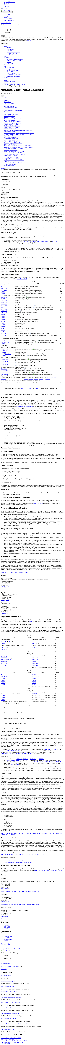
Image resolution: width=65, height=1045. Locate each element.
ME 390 (3, 292)
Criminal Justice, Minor (10, 128)
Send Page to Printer (6, 975)
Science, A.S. (7, 161)
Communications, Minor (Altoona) (12, 123)
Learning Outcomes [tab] (9, 104)
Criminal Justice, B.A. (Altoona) (12, 126)
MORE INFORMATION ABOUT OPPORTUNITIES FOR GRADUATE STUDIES (22, 854)
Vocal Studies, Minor (9, 165)
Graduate (6, 17)
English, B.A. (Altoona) (10, 135)
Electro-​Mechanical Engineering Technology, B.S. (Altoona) (19, 133)
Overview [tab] (6, 100)
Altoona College (5, 98)
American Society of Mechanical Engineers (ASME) (17, 860)
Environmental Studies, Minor (11, 141)
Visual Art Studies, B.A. (10, 164)
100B (9, 659)
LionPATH (6, 925)
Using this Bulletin (11, 69)
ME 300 (3, 314)
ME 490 (3, 293)
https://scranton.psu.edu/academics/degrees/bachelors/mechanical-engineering (20, 904)
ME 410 (3, 326)
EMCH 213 (4, 304)
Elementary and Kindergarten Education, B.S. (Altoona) (18, 134)
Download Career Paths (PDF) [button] (8, 1018)
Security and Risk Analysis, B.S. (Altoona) (14, 162)
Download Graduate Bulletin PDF (9, 1039)
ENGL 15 (3, 372)
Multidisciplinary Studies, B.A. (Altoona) (14, 154)
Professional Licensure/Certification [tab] (13, 110)
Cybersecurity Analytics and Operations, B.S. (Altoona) (18, 130)
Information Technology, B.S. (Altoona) (14, 148)
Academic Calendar (9, 55)
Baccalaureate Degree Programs (15, 59)
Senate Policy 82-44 (22, 279)
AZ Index (6, 3)
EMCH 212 (4, 302)
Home (5, 46)
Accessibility (7, 938)
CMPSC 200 (4, 340)
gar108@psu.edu (5, 586)
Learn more (3, 194)
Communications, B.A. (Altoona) (12, 121)
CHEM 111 (5, 352)
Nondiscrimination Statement (11, 935)
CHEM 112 (5, 355)
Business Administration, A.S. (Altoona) (14, 118)
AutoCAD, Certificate (9, 116)
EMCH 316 (58, 761)
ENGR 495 (37, 388)
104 (9, 641)
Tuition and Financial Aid (13, 76)
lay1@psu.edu (4, 613)
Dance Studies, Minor (9, 131)
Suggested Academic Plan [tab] (10, 107)
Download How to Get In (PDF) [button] (9, 991)
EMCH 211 (4, 300)
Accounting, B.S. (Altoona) (11, 114)
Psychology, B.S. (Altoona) (11, 157)
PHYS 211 (54, 241)
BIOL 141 (5, 349)
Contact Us (5, 944)
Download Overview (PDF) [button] (8, 986)
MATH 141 (46, 241)
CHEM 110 (26, 241)
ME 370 (3, 324)
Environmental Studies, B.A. (11, 138)
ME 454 (3, 331)
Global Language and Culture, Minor (13, 143)
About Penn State (11, 73)
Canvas (6, 928)
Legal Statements (8, 939)
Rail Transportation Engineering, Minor (14, 160)
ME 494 (41, 379)
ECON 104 (5, 364)
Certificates (10, 63)
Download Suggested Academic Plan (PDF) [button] (12, 1013)
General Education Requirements (24, 406)
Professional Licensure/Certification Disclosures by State (18, 862)
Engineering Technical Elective (13, 760)
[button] (4, 168)
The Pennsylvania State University (9, 966)
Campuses (6, 64)
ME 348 (3, 321)
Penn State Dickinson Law (10, 19)
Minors (9, 62)
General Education (11, 72)
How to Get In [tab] (7, 102)
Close (5, 1043)
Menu (2, 96)
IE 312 (2, 286)
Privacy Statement (8, 936)
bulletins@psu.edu (5, 963)
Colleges (6, 66)
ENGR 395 (29, 388)
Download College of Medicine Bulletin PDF (12, 1042)
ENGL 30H (5, 374)
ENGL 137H (47, 749)
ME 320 (3, 316)
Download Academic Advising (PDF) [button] (10, 1007)
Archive (6, 77)
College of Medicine (9, 20)
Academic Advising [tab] (9, 106)
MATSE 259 (4, 290)
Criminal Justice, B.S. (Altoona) (12, 127)
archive (29, 40)
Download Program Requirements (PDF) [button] (11, 997)
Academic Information (12, 70)
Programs (6, 57)
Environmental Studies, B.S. (11, 140)
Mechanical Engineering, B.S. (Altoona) (14, 151)
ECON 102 (5, 361)
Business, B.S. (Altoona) (10, 120)
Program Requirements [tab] (9, 103)
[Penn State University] (5, 9)
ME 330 (3, 318)
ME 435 (3, 328)
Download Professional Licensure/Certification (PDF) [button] (14, 1024)
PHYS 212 (3, 335)
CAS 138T (17, 750)
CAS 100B (5, 370)
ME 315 (36, 761)
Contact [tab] (6, 112)
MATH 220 (4, 311)
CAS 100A (4, 369)
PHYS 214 (8, 354)
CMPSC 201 (5, 342)
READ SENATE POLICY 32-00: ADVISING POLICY (15, 572)
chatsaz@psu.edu (5, 600)
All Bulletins (7, 14)
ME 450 (3, 330)
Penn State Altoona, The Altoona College (14, 84)
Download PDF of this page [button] (8, 981)
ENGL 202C (4, 305)
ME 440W (3, 344)
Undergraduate (7, 16)
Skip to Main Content (9, 2)
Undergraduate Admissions (14, 74)
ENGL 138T (10, 750)
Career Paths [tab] (7, 109)
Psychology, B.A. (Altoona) (11, 155)
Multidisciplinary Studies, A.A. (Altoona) (14, 152)
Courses (6, 56)
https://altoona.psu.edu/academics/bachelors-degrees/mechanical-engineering (20, 891)
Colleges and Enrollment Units (11, 83)
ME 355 (46, 761)
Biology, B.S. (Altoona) (10, 117)
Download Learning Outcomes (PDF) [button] (10, 1002)
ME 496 (48, 379)
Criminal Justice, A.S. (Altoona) (12, 124)
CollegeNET (7, 927)
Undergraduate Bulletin (10, 81)
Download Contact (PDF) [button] (7, 1029)
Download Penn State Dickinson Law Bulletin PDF (14, 1040)
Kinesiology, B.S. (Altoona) (11, 150)
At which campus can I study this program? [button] (11, 172)
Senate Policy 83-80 (38, 503)
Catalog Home (7, 4)
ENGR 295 (22, 388)
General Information (9, 67)
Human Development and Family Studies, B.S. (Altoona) (18, 147)
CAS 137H (53, 749)
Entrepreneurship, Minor (10, 137)
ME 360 (3, 323)
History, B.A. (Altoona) (10, 144)
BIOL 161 (5, 350)
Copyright (6, 940)
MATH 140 (40, 241)
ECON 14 (5, 359)
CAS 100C (29, 753)
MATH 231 (4, 288)
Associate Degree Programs (14, 60)
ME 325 (41, 761)
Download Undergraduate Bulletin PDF (11, 1038)
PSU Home (7, 6)
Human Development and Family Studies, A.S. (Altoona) (18, 145)
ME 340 (3, 319)
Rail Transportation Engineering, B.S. (13, 158)
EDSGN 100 (33, 241)
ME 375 (51, 761)
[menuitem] (34, 14)
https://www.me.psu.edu (7, 918)
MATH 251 (4, 312)
